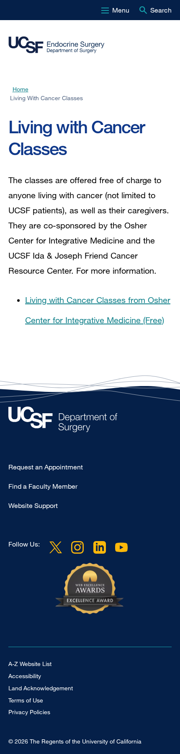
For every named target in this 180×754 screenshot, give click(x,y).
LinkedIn (99, 547)
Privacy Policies (29, 711)
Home (20, 89)
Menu (120, 10)
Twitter (55, 547)
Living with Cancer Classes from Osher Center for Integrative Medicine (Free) (97, 310)
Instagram (77, 547)
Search (161, 10)
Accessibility (24, 675)
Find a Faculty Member (42, 486)
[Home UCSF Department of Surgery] (90, 421)
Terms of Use (25, 700)
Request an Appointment (45, 467)
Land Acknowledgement (40, 688)
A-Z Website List (29, 663)
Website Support (33, 505)
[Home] (86, 45)
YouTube (121, 547)
